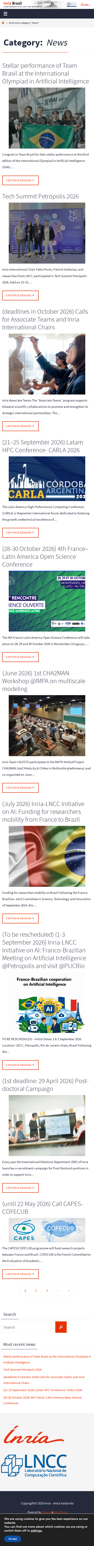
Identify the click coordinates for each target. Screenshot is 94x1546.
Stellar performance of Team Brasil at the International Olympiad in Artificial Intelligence (45, 73)
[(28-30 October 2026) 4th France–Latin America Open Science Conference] (47, 601)
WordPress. (60, 1512)
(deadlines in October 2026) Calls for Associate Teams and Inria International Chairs (45, 319)
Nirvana (46, 1512)
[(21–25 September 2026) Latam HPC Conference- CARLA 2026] (47, 478)
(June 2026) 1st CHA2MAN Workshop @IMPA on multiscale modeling (43, 681)
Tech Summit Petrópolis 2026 (40, 196)
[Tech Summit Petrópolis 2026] (47, 233)
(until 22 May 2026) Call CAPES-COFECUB (42, 1207)
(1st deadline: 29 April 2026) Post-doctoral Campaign (45, 1085)
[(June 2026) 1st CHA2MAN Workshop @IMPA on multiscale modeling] (47, 725)
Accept (13, 1539)
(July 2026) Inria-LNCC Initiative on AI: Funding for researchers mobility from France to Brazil (43, 811)
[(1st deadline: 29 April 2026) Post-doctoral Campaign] (47, 1125)
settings (36, 1531)
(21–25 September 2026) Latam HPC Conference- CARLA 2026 (42, 446)
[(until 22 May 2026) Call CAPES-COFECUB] (47, 1230)
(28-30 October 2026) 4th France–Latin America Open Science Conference (45, 556)
